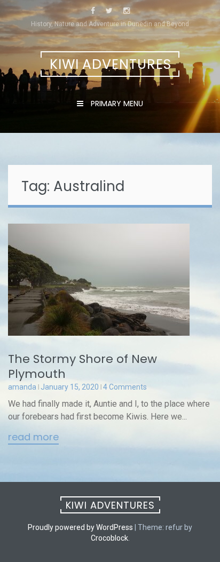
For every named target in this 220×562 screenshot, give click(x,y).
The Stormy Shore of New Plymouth (82, 366)
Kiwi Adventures (110, 64)
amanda (22, 387)
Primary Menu (116, 103)
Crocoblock (109, 538)
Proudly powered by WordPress (80, 527)
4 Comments (125, 387)
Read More (33, 438)
